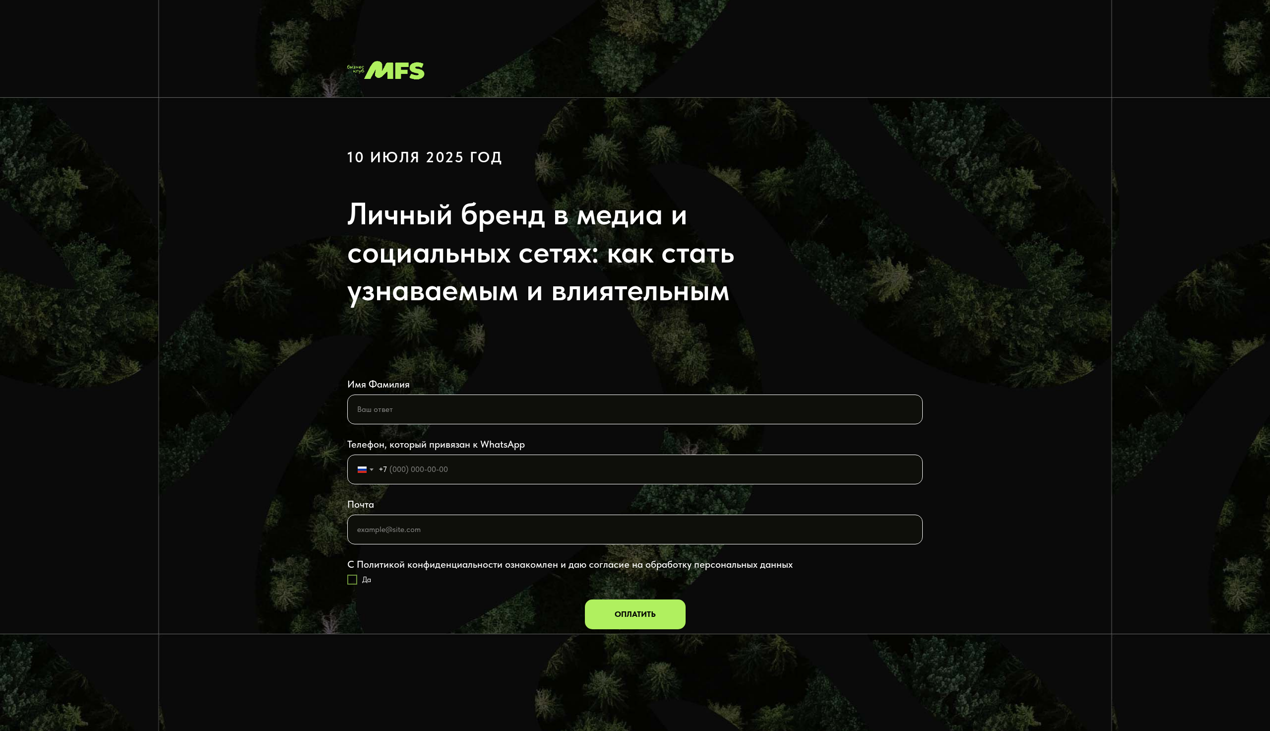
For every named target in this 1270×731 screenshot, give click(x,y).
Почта (360, 504)
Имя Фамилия (378, 384)
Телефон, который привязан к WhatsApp (436, 444)
